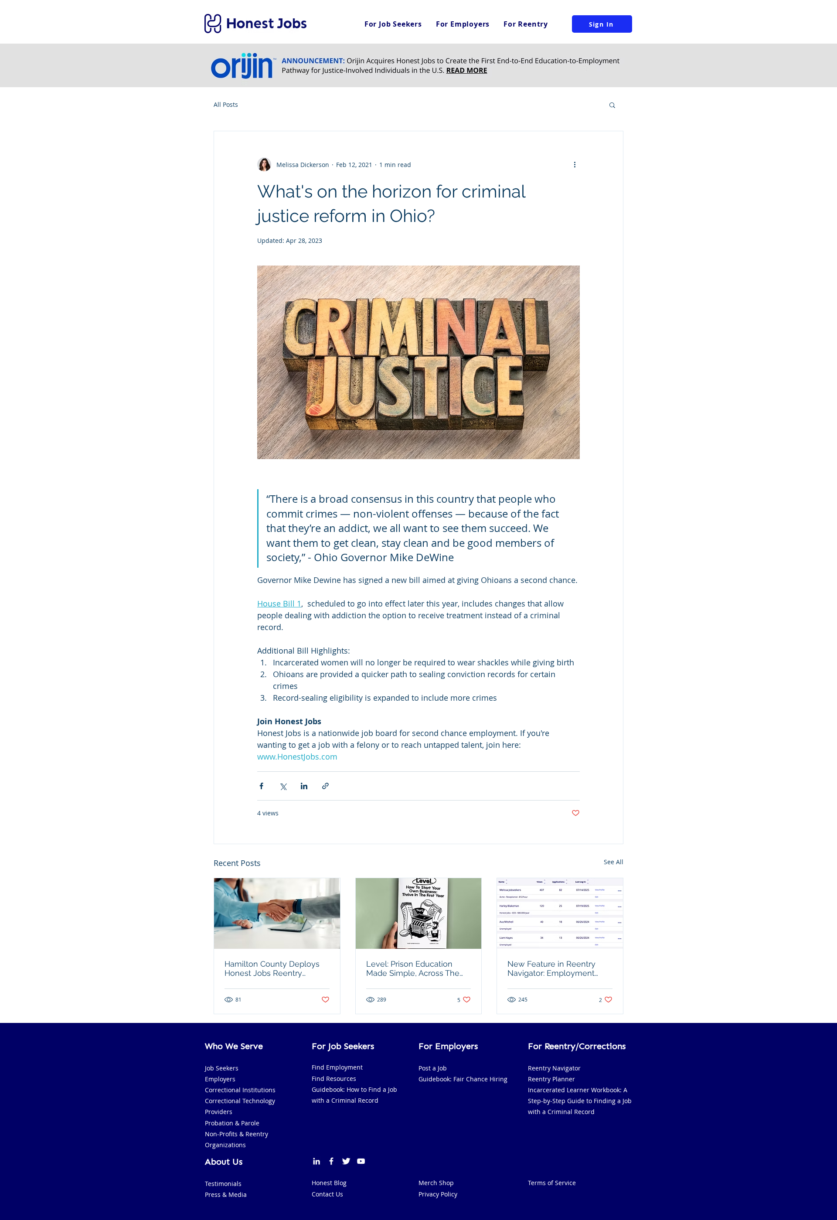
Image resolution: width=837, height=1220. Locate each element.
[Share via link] (325, 786)
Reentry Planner (551, 1079)
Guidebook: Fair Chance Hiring (462, 1079)
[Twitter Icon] (346, 1161)
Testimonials (223, 1183)
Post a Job (432, 1068)
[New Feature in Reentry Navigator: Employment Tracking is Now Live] (560, 913)
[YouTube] (361, 1161)
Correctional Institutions (240, 1090)
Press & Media (226, 1194)
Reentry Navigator (554, 1068)
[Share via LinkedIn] (304, 786)
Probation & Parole (232, 1123)
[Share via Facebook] (261, 786)
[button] (612, 104)
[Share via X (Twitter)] (283, 786)
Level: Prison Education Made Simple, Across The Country (412, 968)
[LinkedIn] (316, 1161)
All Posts (226, 104)
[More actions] (574, 164)
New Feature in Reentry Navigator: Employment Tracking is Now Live (551, 968)
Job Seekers (221, 1068)
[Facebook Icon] (331, 1161)
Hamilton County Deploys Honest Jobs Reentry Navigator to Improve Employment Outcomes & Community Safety (273, 968)
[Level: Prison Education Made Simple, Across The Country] (419, 913)
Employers (220, 1079)
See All (613, 862)
